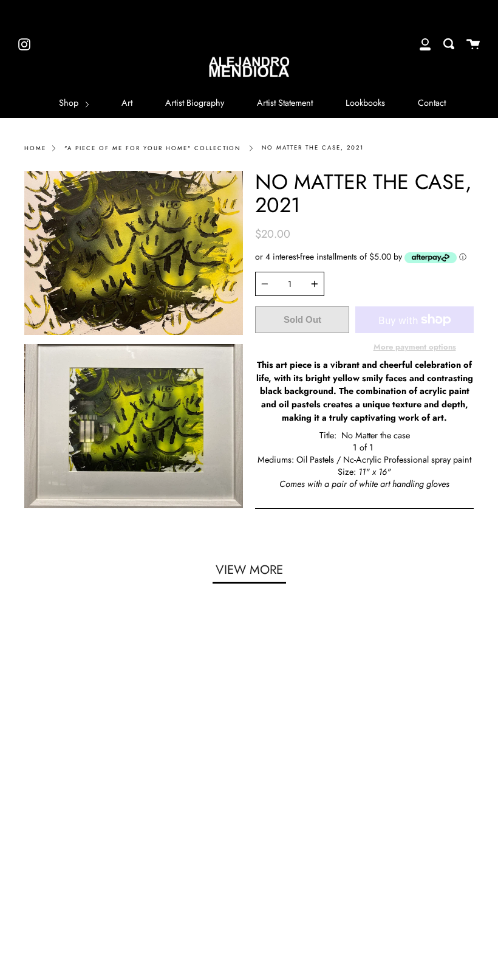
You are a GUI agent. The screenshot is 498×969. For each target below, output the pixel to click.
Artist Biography (194, 103)
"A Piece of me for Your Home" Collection (152, 148)
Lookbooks (365, 103)
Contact (432, 103)
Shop (70, 103)
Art (126, 103)
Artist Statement (285, 103)
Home (35, 148)
